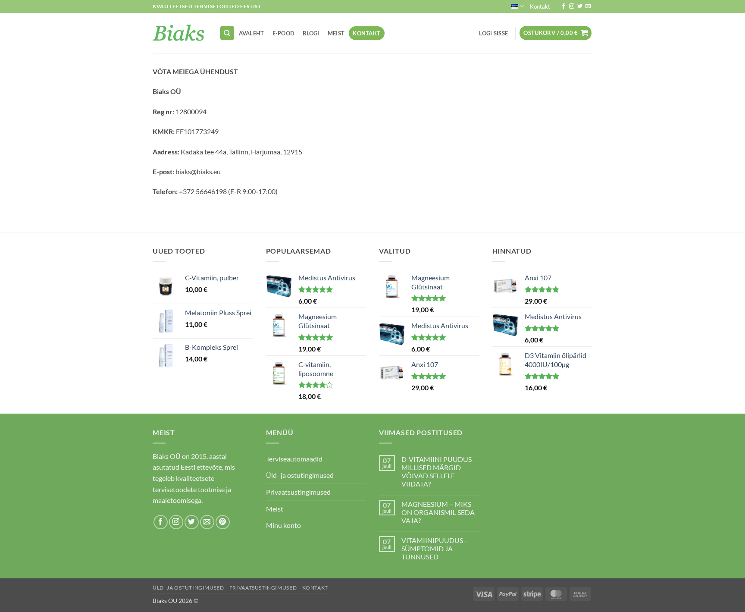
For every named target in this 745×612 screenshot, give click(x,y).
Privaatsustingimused (298, 492)
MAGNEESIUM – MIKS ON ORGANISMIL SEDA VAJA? (438, 512)
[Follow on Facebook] (563, 6)
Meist (336, 33)
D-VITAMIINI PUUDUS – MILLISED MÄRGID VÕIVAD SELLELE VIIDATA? (439, 471)
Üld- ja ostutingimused (300, 475)
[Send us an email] (588, 6)
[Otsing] (227, 33)
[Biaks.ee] (180, 33)
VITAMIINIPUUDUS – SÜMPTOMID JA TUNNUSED (434, 548)
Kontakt (540, 6)
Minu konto (283, 525)
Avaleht (251, 33)
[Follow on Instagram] (571, 6)
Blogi (311, 33)
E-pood (283, 33)
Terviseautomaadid (294, 459)
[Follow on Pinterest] (223, 522)
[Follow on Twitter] (579, 6)
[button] (493, 33)
